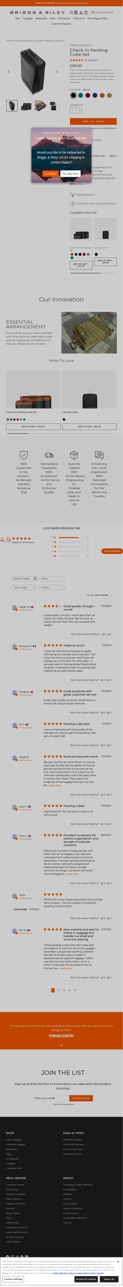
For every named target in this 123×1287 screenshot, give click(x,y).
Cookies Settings (13, 1279)
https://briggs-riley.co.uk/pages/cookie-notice (78, 1273)
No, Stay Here (70, 173)
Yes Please (50, 173)
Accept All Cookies (86, 1279)
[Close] (118, 1262)
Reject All (109, 1279)
